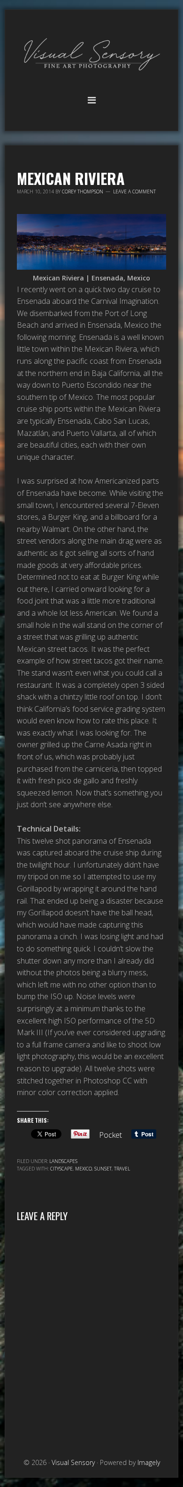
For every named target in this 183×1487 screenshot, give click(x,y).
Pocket (110, 1135)
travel (122, 1168)
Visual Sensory (91, 55)
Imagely (148, 1462)
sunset (103, 1168)
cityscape (61, 1168)
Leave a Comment (134, 191)
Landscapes (63, 1161)
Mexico (83, 1168)
